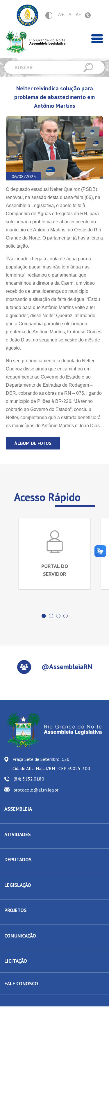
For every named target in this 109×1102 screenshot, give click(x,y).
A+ (61, 14)
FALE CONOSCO (21, 983)
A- (78, 14)
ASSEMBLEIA (18, 809)
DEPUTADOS (18, 859)
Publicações (14, 945)
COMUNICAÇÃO (20, 936)
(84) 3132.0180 (29, 778)
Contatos (11, 869)
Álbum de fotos (33, 443)
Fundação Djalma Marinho (26, 818)
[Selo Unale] (27, 15)
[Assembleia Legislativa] (33, 42)
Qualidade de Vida (20, 920)
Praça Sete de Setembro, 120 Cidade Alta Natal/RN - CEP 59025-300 (51, 764)
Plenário (11, 844)
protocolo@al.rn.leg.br (36, 789)
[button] (44, 616)
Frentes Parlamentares (24, 844)
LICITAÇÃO (15, 961)
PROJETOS (15, 910)
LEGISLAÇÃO (17, 885)
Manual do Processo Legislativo (32, 894)
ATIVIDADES (17, 834)
